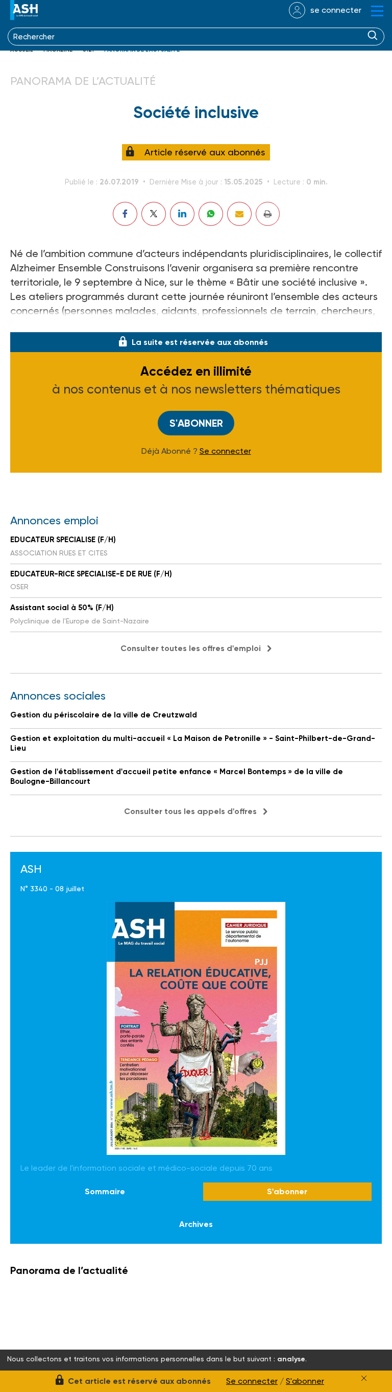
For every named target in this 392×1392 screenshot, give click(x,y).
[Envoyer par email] (239, 214)
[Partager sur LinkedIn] (182, 214)
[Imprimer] (268, 214)
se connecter (335, 10)
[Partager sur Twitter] (153, 214)
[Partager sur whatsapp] (211, 214)
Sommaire (105, 1191)
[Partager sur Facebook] (125, 214)
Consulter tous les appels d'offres (190, 811)
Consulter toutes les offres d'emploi (190, 648)
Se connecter (225, 451)
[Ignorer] (363, 1378)
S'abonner (196, 423)
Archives (196, 1224)
